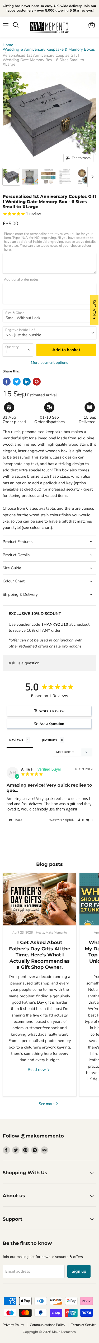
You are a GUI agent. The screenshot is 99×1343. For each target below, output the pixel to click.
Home (8, 45)
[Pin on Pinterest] (37, 382)
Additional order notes (21, 280)
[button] (81, 820)
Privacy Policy (13, 1325)
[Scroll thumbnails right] (91, 177)
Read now (37, 1069)
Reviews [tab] (16, 740)
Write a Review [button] (51, 711)
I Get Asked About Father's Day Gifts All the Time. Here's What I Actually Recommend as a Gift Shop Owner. (39, 955)
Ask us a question (24, 663)
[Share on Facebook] (7, 382)
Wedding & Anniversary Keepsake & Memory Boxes (49, 49)
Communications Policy (47, 1325)
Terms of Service (83, 1325)
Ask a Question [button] (52, 723)
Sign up (79, 1271)
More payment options (49, 363)
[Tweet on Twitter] (17, 382)
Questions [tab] (48, 740)
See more (47, 1103)
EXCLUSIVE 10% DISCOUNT (35, 613)
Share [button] (17, 820)
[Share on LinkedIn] (27, 382)
